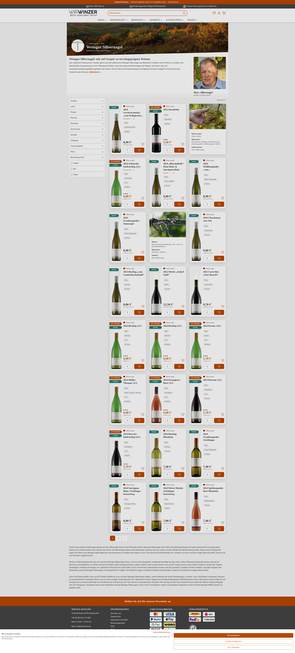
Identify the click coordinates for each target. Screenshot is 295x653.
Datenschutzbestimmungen (161, 632)
